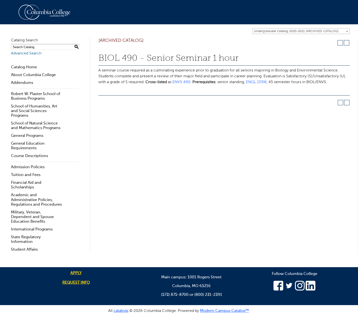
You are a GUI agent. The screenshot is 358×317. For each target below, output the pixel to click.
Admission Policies (28, 167)
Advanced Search (26, 53)
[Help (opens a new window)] (346, 42)
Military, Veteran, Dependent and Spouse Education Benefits (32, 217)
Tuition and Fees (25, 175)
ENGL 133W (256, 82)
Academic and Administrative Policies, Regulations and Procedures (36, 199)
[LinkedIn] (310, 289)
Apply (76, 273)
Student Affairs (24, 250)
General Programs (27, 136)
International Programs (32, 229)
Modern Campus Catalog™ (224, 311)
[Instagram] (300, 289)
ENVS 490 (181, 82)
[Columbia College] (47, 12)
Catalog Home (24, 67)
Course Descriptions (29, 156)
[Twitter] (289, 289)
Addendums (22, 83)
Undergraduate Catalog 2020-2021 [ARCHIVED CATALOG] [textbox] (296, 31)
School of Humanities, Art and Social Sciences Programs (34, 111)
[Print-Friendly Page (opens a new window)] (340, 42)
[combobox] (301, 31)
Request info (76, 283)
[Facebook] (278, 289)
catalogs (120, 311)
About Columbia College (33, 75)
